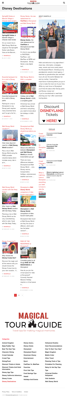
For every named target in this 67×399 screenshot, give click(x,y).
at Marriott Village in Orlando (9, 37)
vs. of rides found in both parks (27, 212)
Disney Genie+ (29, 343)
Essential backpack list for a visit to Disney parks (9, 98)
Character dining (8, 352)
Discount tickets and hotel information (11, 368)
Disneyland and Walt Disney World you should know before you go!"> (28, 129)
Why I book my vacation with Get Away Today (10, 208)
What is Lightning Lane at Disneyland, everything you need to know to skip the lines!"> (42, 182)
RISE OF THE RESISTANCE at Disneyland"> (25, 243)
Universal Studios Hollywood (51, 374)
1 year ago (51, 150)
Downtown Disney (30, 355)
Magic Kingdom (50, 352)
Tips (46, 370)
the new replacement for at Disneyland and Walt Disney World (27, 44)
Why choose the (9, 256)
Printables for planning (53, 364)
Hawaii (26, 376)
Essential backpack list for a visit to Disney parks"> (9, 79)
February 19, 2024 (8, 276)
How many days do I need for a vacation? (10, 145)
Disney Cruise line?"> (9, 241)
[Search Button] (64, 2)
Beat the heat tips (8, 349)
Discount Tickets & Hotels (11, 364)
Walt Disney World (27, 92)
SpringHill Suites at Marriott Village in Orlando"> (9, 18)
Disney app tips (7, 372)
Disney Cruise (7, 252)
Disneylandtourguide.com (12, 395)
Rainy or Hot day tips (53, 367)
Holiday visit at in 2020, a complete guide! (28, 98)
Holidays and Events (31, 379)
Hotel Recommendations (9, 31)
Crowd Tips (6, 358)
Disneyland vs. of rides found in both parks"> (27, 191)
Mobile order (49, 355)
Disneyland (25, 256)
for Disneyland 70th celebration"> (43, 148)
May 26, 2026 (25, 236)
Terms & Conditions (17, 392)
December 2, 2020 (27, 121)
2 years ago (51, 165)
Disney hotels (28, 346)
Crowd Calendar (7, 355)
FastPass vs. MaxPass (28, 36)
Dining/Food (6, 361)
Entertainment (29, 358)
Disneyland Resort (30, 352)
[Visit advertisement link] (52, 113)
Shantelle (7, 55)
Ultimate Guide (52, 146)
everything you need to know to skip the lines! (55, 174)
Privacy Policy (5, 392)
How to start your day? (53, 349)
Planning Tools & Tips (8, 92)
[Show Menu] (3, 2)
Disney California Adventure (12, 375)
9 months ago (52, 137)
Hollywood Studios (51, 343)
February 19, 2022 (8, 229)
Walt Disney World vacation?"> (8, 127)
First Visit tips (29, 370)
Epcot (26, 361)
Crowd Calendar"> (42, 134)
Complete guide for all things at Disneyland (27, 263)
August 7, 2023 (7, 118)
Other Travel (49, 358)
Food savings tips (30, 373)
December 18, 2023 (27, 72)
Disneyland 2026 (54, 134)
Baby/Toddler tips (8, 346)
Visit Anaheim (50, 378)
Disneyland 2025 (54, 161)
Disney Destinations (9, 381)
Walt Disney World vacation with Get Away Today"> (9, 189)
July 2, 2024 (6, 58)
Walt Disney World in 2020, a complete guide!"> (27, 79)
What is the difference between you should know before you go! (27, 152)
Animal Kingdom (8, 343)
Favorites (27, 367)
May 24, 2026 (7, 168)
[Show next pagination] (22, 295)
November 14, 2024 (27, 290)
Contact (26, 392)
